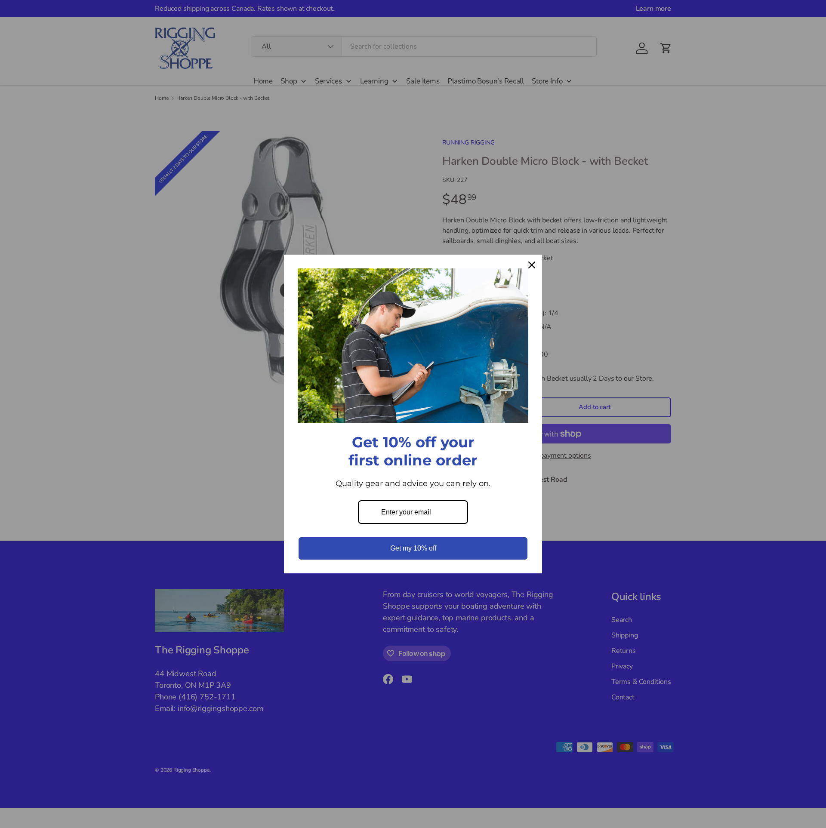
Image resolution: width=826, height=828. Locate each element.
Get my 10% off (413, 548)
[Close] (531, 265)
